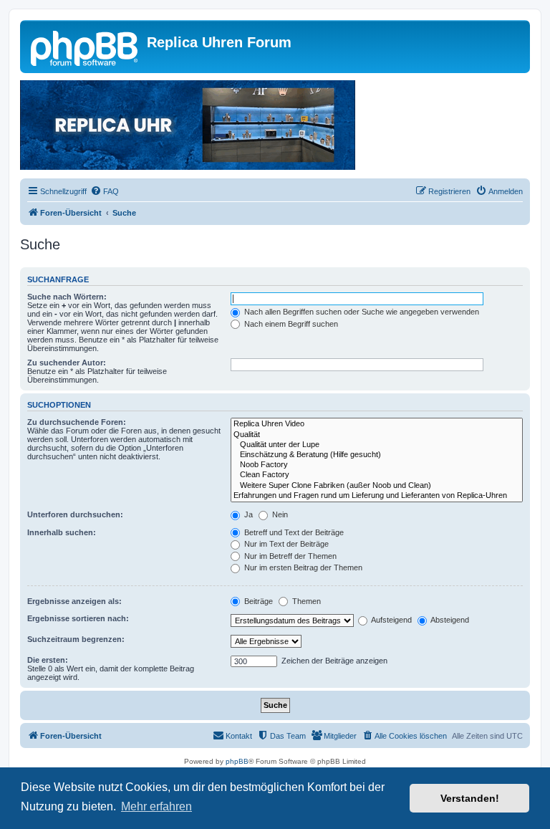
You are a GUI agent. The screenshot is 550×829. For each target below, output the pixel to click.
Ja (247, 514)
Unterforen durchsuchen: (75, 514)
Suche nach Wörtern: (67, 296)
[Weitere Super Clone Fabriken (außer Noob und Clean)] (376, 486)
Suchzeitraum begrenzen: (76, 639)
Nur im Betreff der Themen (289, 556)
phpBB (237, 761)
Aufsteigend (391, 619)
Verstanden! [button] (469, 798)
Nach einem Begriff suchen (290, 324)
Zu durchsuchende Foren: (76, 422)
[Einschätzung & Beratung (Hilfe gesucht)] (376, 455)
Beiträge (257, 601)
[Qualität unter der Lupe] (376, 445)
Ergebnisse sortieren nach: (78, 618)
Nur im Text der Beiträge (285, 544)
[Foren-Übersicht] (85, 47)
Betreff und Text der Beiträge (293, 532)
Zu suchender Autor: (66, 362)
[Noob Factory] (376, 465)
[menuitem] (104, 191)
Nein (279, 514)
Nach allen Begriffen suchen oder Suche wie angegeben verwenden (360, 311)
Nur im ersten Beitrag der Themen (302, 567)
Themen (305, 601)
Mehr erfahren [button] (156, 806)
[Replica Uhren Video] (376, 424)
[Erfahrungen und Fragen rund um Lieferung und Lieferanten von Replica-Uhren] (376, 496)
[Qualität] (376, 435)
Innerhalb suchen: (61, 532)
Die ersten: (47, 660)
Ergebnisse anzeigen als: (74, 601)
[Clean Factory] (376, 475)
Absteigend (449, 619)
